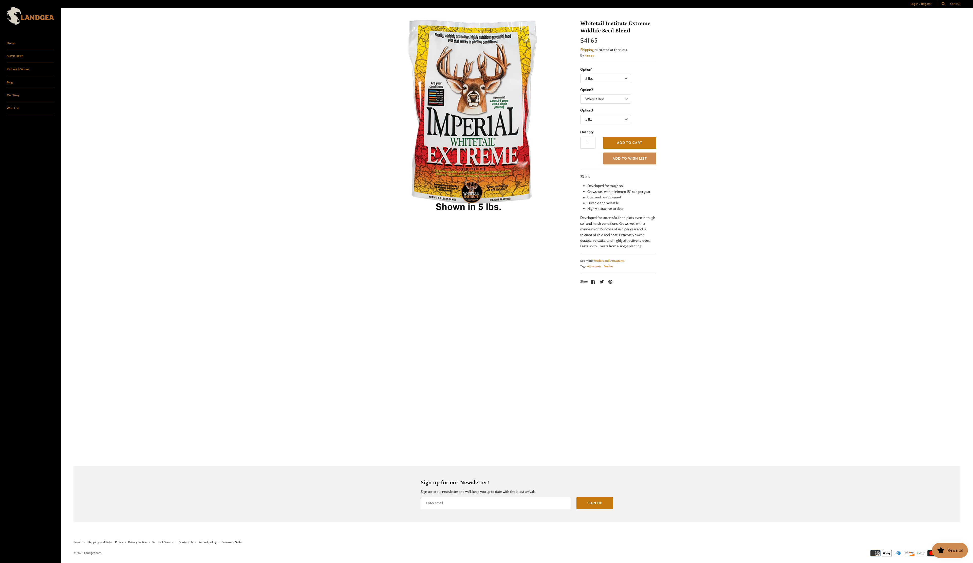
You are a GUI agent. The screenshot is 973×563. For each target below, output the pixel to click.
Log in (914, 4)
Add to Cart (629, 142)
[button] (629, 158)
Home (11, 43)
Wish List (13, 108)
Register (926, 4)
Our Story (13, 95)
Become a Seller (232, 542)
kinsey (589, 55)
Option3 (586, 110)
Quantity (587, 132)
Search (77, 542)
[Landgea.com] (30, 16)
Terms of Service (162, 542)
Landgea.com (92, 553)
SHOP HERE (15, 56)
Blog (10, 82)
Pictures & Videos (18, 69)
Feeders (608, 266)
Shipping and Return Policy (105, 542)
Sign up (594, 503)
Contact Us (186, 542)
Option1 (586, 69)
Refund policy (207, 542)
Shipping (587, 49)
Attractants (594, 266)
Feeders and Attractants (609, 260)
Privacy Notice (137, 542)
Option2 (586, 89)
